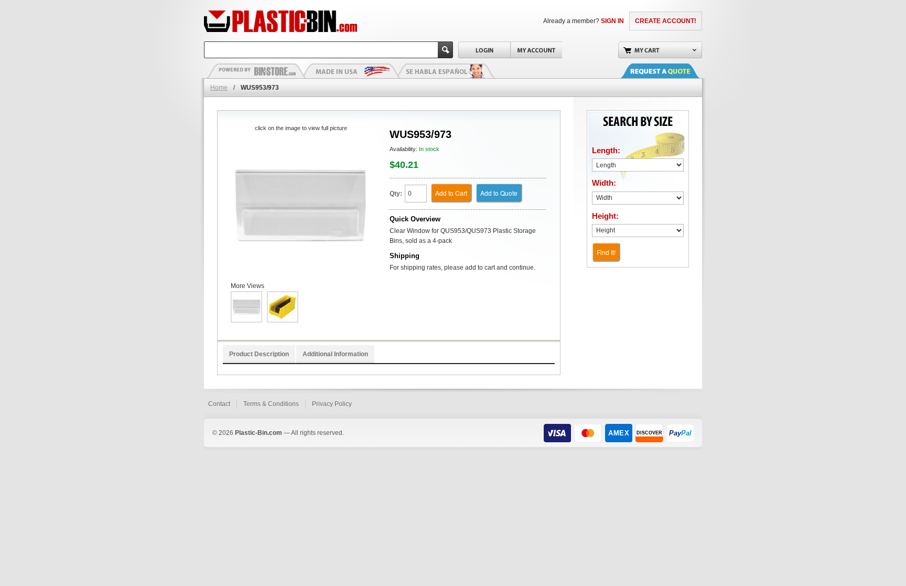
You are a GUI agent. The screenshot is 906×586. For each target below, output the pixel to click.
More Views (247, 286)
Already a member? (583, 21)
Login (484, 49)
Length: (606, 150)
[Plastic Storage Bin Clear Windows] (301, 204)
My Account (536, 49)
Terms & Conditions (271, 404)
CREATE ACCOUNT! (665, 21)
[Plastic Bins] (280, 21)
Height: (605, 215)
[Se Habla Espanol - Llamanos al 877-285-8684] (445, 70)
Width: (604, 182)
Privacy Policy (332, 404)
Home (219, 87)
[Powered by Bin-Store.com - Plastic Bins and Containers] (256, 70)
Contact (219, 404)
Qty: (396, 193)
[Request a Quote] (670, 70)
